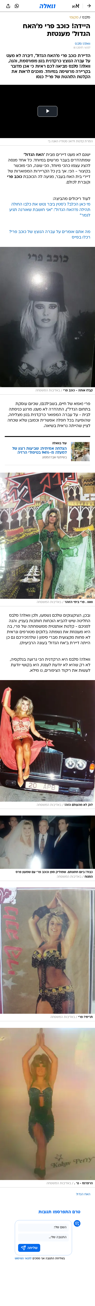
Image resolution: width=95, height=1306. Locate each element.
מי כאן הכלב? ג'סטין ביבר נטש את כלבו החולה (50, 204)
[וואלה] (47, 6)
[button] (75, 6)
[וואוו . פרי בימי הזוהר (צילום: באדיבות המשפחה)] (47, 539)
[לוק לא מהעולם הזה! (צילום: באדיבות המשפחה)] (47, 744)
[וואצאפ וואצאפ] (17, 6)
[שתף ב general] (8, 6)
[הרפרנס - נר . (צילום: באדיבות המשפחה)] (47, 1108)
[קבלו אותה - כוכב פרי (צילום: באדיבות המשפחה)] (47, 321)
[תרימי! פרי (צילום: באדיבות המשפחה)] (47, 954)
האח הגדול (83, 1194)
